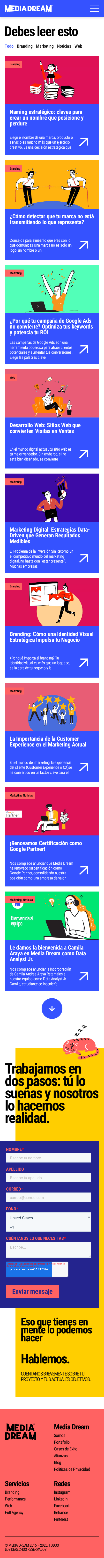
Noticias (64, 46)
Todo (9, 46)
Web (78, 46)
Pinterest (61, 1519)
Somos (59, 1435)
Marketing (45, 46)
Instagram (62, 1492)
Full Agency (14, 1512)
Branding (25, 46)
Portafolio (62, 1442)
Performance (15, 1499)
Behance (61, 1512)
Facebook (62, 1505)
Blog (57, 1462)
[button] (52, 1008)
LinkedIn (61, 1499)
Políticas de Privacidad (72, 1469)
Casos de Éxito (65, 1449)
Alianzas (61, 1455)
